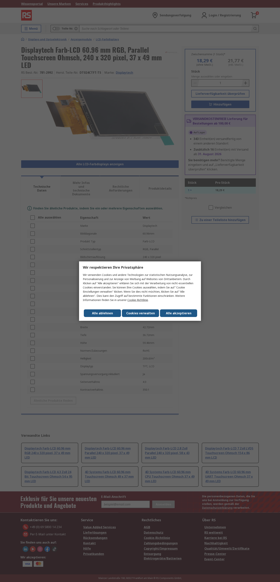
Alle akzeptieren (178, 313)
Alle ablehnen (102, 313)
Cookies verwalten (140, 313)
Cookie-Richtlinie (137, 300)
